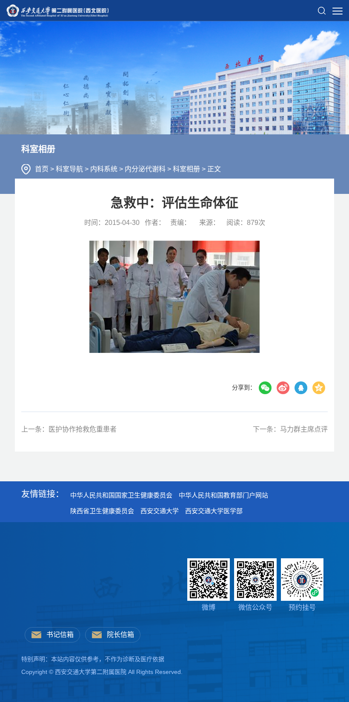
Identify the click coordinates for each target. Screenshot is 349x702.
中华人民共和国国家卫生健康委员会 (121, 495)
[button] (322, 7)
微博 (208, 607)
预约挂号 (302, 607)
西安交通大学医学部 (214, 510)
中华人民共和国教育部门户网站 (223, 495)
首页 (42, 169)
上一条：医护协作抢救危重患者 (69, 429)
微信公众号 (255, 607)
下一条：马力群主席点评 (290, 429)
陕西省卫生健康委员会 (102, 510)
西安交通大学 (159, 510)
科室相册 (187, 169)
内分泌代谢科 (146, 169)
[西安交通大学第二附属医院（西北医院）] (57, 8)
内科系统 (104, 169)
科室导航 (70, 169)
